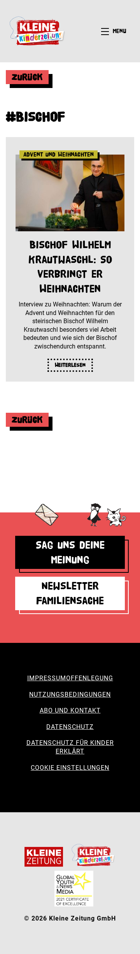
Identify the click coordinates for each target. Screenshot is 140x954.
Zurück (27, 77)
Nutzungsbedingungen (70, 694)
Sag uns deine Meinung (70, 552)
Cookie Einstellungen (70, 767)
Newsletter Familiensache (70, 593)
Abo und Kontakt (70, 710)
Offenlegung (89, 678)
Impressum (46, 678)
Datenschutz (70, 726)
